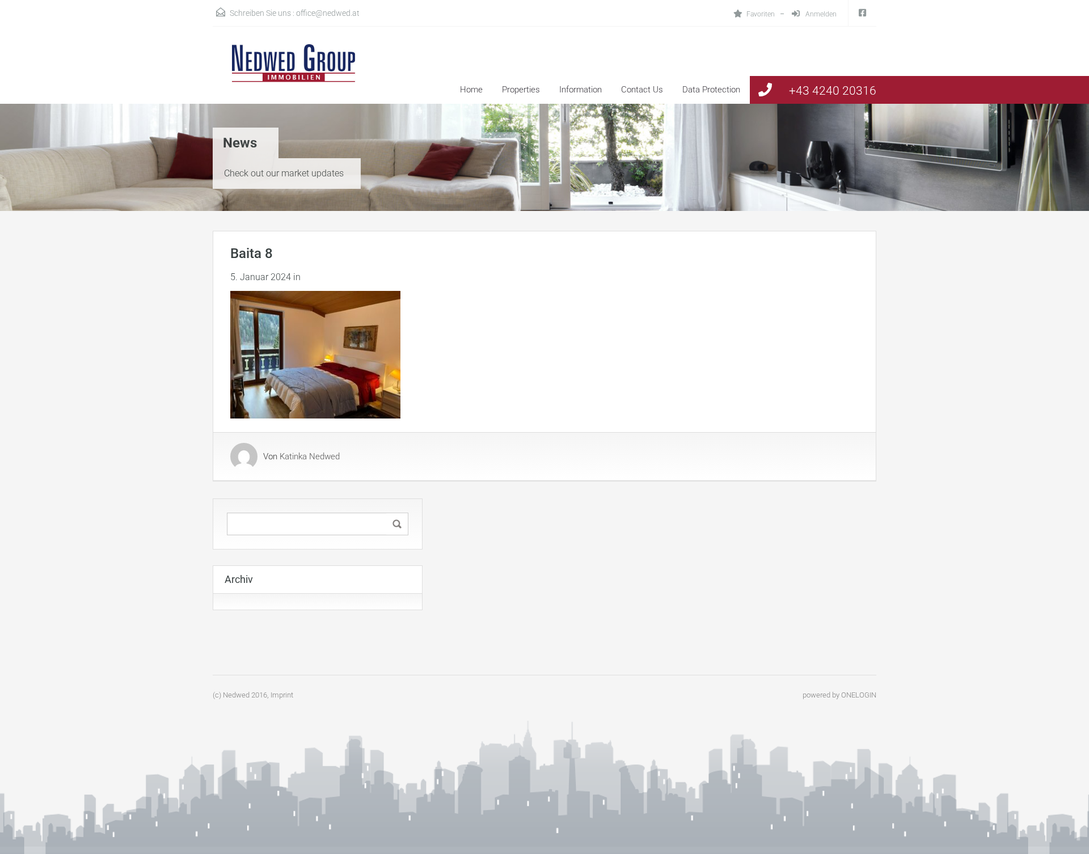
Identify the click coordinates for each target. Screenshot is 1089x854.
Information (580, 89)
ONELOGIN (858, 695)
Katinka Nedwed (310, 456)
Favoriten (760, 14)
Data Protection (711, 89)
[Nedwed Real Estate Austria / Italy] (286, 74)
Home (471, 89)
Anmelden (820, 14)
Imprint (282, 695)
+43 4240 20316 (832, 91)
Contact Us (642, 89)
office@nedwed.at (328, 13)
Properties (521, 89)
